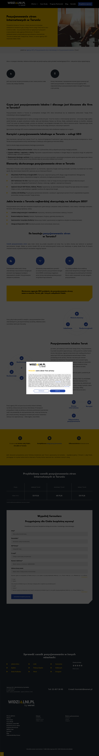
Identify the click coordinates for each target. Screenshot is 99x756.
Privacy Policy (58, 381)
